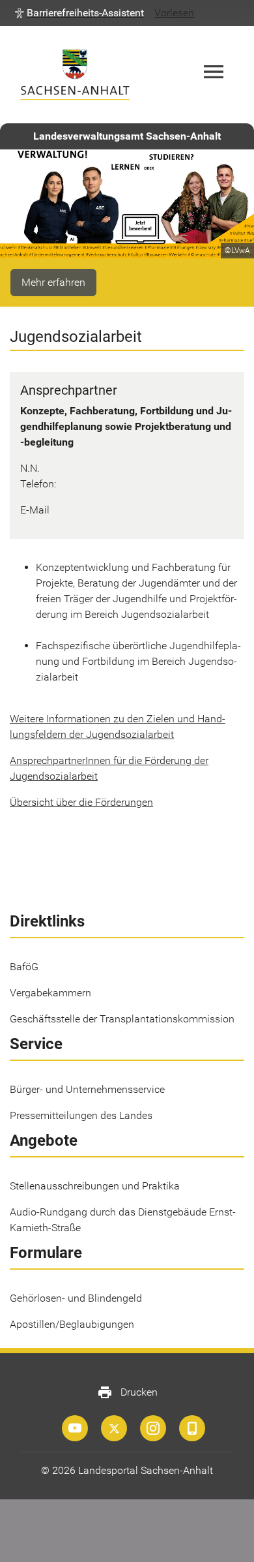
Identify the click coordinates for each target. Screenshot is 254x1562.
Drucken (127, 1392)
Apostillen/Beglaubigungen (72, 1324)
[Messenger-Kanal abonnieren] (192, 1428)
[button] (79, 13)
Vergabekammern (50, 993)
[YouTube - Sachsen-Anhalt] (75, 1428)
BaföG (24, 966)
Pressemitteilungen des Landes (81, 1115)
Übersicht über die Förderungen (81, 802)
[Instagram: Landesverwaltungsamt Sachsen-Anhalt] (153, 1428)
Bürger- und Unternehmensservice (87, 1089)
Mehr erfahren (53, 282)
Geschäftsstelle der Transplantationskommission (122, 1019)
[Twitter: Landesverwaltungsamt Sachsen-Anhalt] (114, 1428)
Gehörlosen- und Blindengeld (76, 1298)
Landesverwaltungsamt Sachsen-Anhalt (127, 136)
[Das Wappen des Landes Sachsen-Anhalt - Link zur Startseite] (75, 74)
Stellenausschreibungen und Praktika (95, 1186)
